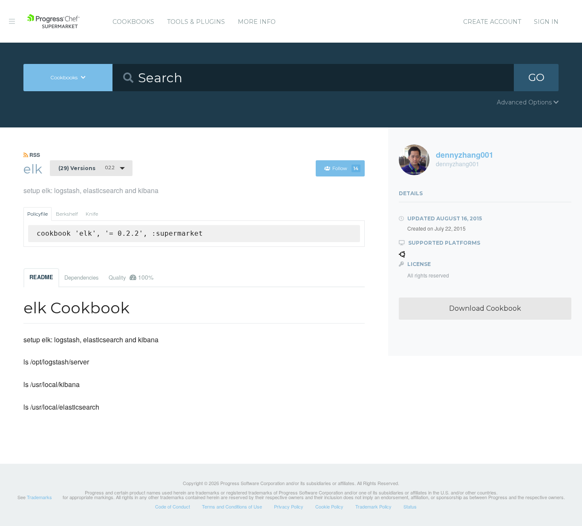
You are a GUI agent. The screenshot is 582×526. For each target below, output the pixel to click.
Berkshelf (67, 214)
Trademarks (39, 497)
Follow (345, 168)
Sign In (546, 22)
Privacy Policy (288, 506)
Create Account (492, 22)
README (41, 277)
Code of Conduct (172, 506)
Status (410, 506)
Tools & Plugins (196, 22)
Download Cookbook (485, 308)
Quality (131, 277)
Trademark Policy (373, 506)
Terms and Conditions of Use (232, 506)
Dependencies (81, 277)
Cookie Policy (329, 506)
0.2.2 (86, 168)
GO (536, 77)
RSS (34, 155)
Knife (92, 214)
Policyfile (37, 214)
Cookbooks (133, 22)
